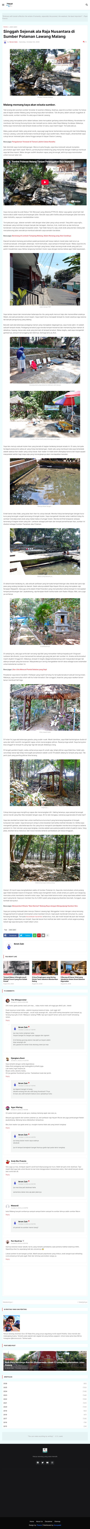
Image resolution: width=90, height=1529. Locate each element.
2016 (45, 1422)
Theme (39, 1525)
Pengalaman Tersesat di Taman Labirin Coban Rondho (33, 142)
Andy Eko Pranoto (18, 1161)
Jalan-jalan (13, 27)
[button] (3, 5)
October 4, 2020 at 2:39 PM (19, 1208)
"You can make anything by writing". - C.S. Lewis (45, 1436)
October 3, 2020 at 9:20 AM (19, 1002)
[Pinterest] (39, 935)
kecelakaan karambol (34, 916)
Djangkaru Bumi (18, 1058)
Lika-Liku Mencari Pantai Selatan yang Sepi (29, 669)
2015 (45, 1426)
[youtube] (47, 1463)
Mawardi (14, 1206)
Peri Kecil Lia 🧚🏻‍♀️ (17, 1241)
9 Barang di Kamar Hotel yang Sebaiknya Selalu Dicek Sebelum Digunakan (73, 979)
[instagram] (52, 1463)
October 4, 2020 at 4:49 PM (27, 1137)
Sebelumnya (7, 1302)
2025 (45, 1387)
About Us (39, 1521)
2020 (45, 1407)
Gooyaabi (57, 1525)
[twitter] (42, 1463)
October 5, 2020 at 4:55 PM (19, 1243)
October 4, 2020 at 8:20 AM (19, 1163)
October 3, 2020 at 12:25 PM (20, 1060)
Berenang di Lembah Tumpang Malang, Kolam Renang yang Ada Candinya (41, 236)
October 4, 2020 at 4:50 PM (27, 1184)
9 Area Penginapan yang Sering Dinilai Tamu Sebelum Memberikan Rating (45, 979)
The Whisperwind (18, 1000)
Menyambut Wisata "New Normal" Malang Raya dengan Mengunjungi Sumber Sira (45, 906)
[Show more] (47, 935)
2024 (45, 1391)
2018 (45, 1415)
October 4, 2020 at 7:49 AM (19, 1109)
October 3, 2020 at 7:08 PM (26, 1030)
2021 (45, 1403)
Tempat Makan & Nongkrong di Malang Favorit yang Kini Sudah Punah (15, 979)
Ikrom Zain (19, 944)
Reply (8, 1020)
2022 (45, 1399)
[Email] (43, 935)
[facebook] (38, 1463)
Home (5, 27)
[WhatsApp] (35, 935)
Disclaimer (48, 1521)
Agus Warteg (16, 1107)
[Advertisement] (45, 1488)
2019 (45, 1411)
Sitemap (57, 1521)
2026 (45, 1383)
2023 (45, 1395)
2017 (45, 1418)
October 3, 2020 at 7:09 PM (26, 1086)
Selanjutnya (83, 1302)
